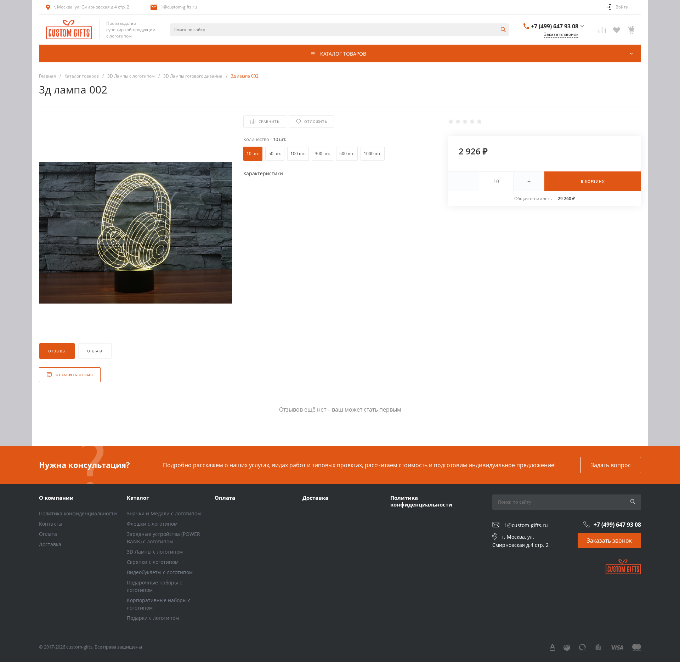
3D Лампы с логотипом (155, 551)
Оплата (48, 534)
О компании (56, 497)
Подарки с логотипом (153, 618)
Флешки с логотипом (152, 523)
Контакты (50, 523)
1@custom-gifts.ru (179, 7)
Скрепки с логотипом (152, 562)
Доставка (50, 544)
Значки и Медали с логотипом (164, 513)
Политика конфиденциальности (78, 513)
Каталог (138, 497)
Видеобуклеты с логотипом (160, 572)
